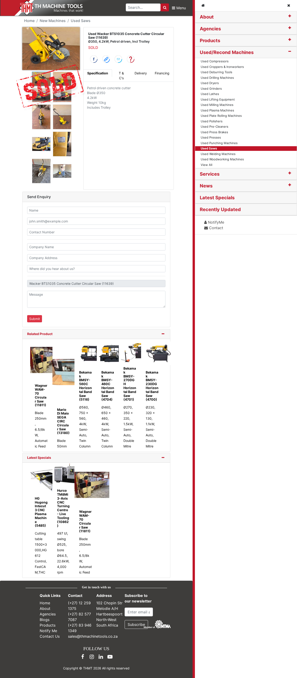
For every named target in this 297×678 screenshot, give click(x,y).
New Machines (53, 20)
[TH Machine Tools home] (48, 8)
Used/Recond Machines (227, 52)
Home (29, 20)
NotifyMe (215, 222)
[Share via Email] (118, 59)
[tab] (246, 17)
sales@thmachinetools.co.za (93, 636)
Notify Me (48, 630)
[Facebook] (82, 656)
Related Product (39, 334)
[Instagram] (91, 656)
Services (210, 174)
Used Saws (80, 20)
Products (210, 40)
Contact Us (50, 636)
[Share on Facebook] (93, 59)
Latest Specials (39, 457)
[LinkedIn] (100, 656)
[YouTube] (110, 656)
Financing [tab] (162, 73)
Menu (180, 8)
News (206, 186)
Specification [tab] (97, 73)
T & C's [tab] (121, 75)
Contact (215, 227)
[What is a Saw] (130, 59)
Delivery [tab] (141, 73)
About (207, 17)
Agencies (210, 29)
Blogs (44, 619)
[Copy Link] (106, 59)
